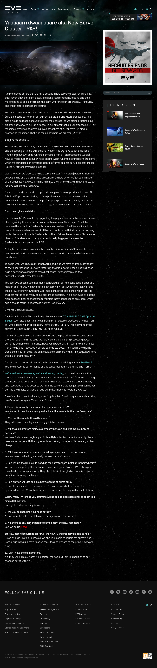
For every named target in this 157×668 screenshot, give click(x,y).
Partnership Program (49, 642)
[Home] (13, 12)
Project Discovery (82, 623)
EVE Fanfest (80, 614)
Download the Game (13, 614)
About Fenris (116, 609)
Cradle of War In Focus (134, 164)
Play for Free (10, 609)
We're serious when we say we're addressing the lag (34, 373)
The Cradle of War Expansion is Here (132, 115)
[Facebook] (112, 592)
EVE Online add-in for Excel (16, 632)
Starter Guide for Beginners (17, 628)
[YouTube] (125, 592)
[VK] (150, 592)
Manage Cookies (117, 627)
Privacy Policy (116, 619)
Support (43, 614)
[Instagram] (144, 592)
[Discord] (137, 592)
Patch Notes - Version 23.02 (134, 147)
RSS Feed (115, 623)
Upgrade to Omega (13, 619)
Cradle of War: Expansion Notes (135, 131)
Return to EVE (46, 637)
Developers (45, 628)
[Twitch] (131, 592)
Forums (43, 623)
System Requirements (14, 623)
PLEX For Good (46, 646)
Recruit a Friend (47, 632)
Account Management (49, 609)
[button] (139, 9)
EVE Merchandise (82, 619)
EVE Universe (81, 609)
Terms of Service (118, 614)
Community (45, 619)
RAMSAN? (86, 362)
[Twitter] (118, 592)
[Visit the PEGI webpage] (147, 656)
